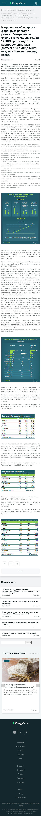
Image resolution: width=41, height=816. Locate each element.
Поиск (28, 642)
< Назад (20, 571)
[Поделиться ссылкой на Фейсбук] (11, 563)
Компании (20, 770)
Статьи (20, 751)
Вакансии (20, 755)
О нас (20, 790)
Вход (20, 794)
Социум (20, 782)
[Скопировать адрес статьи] (17, 563)
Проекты (20, 778)
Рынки (6, 661)
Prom (18, 3)
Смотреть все (33, 653)
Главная (20, 742)
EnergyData (20, 747)
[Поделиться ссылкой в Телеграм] (4, 563)
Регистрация (20, 798)
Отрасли (20, 766)
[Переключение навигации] (4, 3)
